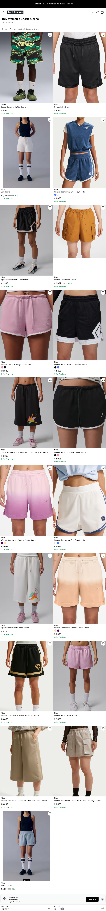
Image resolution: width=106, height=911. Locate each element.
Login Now (92, 899)
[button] (4, 12)
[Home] (47, 12)
